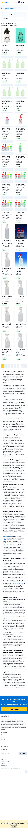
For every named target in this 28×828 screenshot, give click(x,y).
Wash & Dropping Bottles (10, 8)
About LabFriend (4, 732)
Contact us (3, 734)
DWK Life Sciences (7, 536)
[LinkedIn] (6, 749)
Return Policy (4, 759)
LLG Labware (7, 545)
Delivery (3, 739)
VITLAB (4, 542)
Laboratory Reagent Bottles (8, 585)
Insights (3, 741)
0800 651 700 (6, 746)
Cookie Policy (8, 823)
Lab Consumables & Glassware (10, 7)
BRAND (4, 539)
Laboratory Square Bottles (17, 583)
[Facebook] (1, 749)
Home (2, 7)
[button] (24, 18)
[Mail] (4, 749)
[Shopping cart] (23, 2)
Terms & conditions (5, 761)
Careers (3, 737)
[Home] (5, 2)
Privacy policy (4, 765)
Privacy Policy (11, 822)
